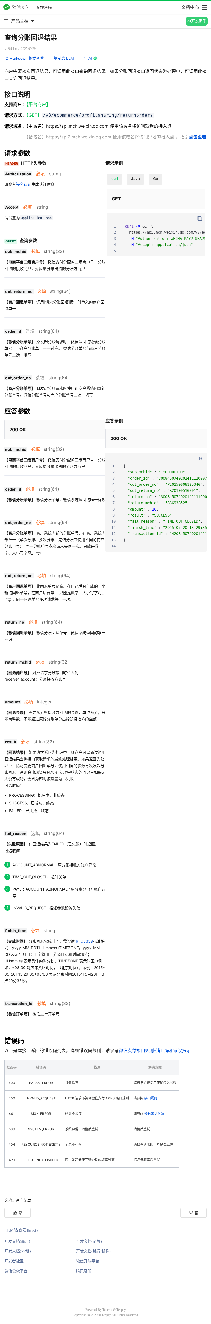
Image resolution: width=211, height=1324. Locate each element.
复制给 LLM (64, 58)
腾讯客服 (83, 1271)
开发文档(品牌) (89, 1241)
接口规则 (150, 1098)
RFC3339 (84, 941)
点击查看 (197, 137)
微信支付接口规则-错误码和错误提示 (155, 1050)
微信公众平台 (15, 1271)
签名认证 (23, 184)
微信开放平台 (87, 1261)
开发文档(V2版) (17, 1251)
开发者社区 (14, 1261)
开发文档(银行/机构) (93, 1251)
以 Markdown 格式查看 (24, 58)
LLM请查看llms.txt (22, 1230)
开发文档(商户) (17, 1241)
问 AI (88, 58)
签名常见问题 (154, 1114)
